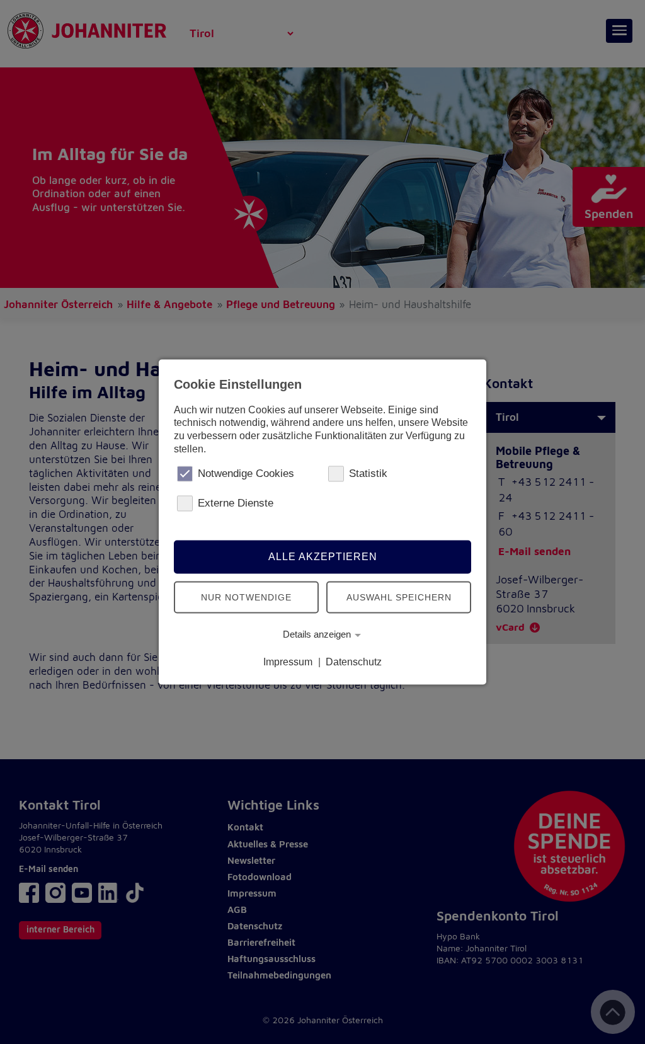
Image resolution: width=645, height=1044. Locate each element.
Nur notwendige (246, 597)
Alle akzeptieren (322, 556)
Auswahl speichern (399, 597)
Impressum (287, 662)
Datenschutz (354, 662)
